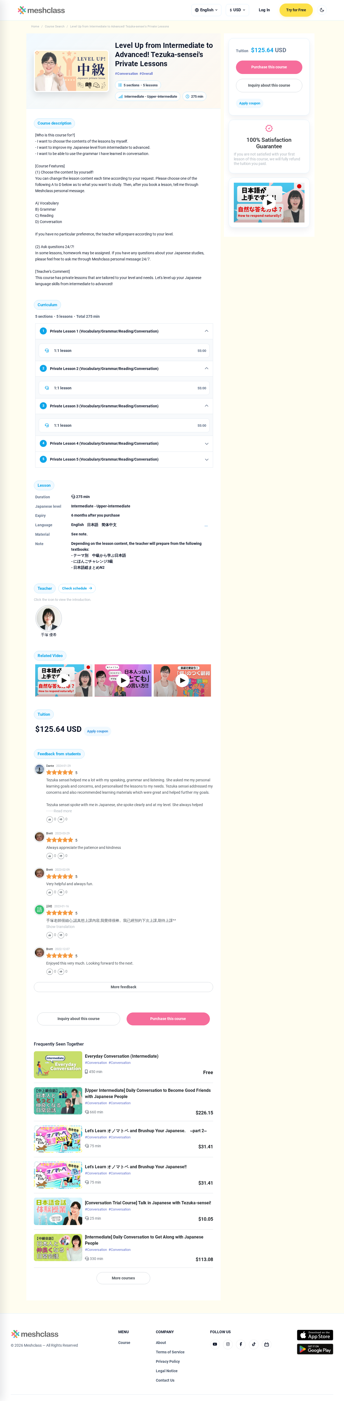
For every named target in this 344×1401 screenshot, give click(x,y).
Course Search (54, 26)
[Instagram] (228, 1344)
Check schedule (74, 588)
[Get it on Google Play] (315, 1349)
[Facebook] (241, 1344)
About (161, 1342)
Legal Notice (167, 1371)
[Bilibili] (266, 1344)
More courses (123, 1278)
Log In (264, 10)
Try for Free (296, 10)
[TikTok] (254, 1344)
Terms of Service (170, 1352)
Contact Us (165, 1380)
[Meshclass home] (41, 10)
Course (124, 1342)
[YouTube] (215, 1344)
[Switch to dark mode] (322, 10)
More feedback (123, 987)
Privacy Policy (168, 1361)
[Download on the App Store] (315, 1335)
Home (35, 26)
